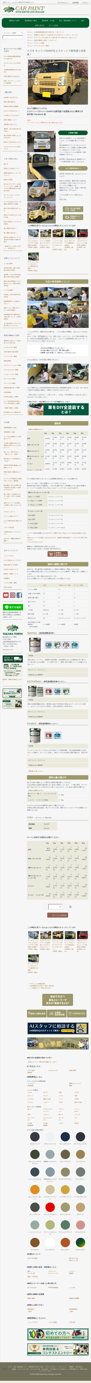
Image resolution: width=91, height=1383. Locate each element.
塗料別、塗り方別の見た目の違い (12, 130)
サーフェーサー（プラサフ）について (12, 196)
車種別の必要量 (74, 1298)
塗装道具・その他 (48, 20)
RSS (5, 587)
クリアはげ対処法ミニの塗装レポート (12, 438)
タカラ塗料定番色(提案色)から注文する (12, 57)
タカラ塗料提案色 (31, 1071)
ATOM (10, 587)
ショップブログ (33, 1322)
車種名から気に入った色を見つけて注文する (48, 35)
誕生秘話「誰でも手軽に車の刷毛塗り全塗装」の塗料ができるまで (12, 487)
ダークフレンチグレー (80, 1145)
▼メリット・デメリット (36, 670)
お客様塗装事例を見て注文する (44, 32)
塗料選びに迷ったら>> (35, 771)
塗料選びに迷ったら (10, 124)
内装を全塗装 (8, 179)
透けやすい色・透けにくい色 (74, 1259)
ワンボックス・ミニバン (48, 1110)
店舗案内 (7, 578)
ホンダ (45, 1092)
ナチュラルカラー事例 (41, 46)
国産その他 (46, 1099)
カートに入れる (59, 915)
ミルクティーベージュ (50, 1198)
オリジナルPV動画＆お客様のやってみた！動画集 (13, 480)
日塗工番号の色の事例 (11, 352)
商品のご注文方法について (12, 142)
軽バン (30, 1109)
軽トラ (61, 1114)
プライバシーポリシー (51, 1366)
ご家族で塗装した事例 (11, 408)
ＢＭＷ (76, 1099)
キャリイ (75, 35)
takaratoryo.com (8, 650)
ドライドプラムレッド (50, 1215)
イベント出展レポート (11, 516)
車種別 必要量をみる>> (35, 429)
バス (75, 1118)
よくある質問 (8, 263)
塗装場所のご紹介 (31, 1310)
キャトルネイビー (65, 1144)
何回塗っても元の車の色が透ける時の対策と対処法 (12, 276)
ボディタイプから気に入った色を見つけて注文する (50, 37)
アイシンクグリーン (65, 1232)
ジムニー (46, 1114)
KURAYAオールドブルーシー (50, 1180)
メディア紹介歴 (9, 527)
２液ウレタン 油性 (65, 585)
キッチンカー (61, 1119)
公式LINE (72, 1322)
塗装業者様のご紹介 (73, 1310)
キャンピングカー (47, 1119)
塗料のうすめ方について (12, 168)
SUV (29, 1114)
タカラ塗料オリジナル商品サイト (58, 1369)
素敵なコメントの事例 (75, 1084)
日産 (60, 1092)
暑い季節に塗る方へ (10, 228)
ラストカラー (65, 1250)
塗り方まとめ (32, 1287)
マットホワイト (50, 1250)
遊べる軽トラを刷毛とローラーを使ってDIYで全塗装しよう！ (12, 496)
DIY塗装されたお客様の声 (12, 412)
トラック (77, 1114)
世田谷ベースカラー (50, 1161)
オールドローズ (80, 1232)
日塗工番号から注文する (12, 76)
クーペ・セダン (77, 1110)
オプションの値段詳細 (37, 984)
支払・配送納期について (67, 20)
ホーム (30, 32)
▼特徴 (30, 656)
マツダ (45, 1096)
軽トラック (60, 32)
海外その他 (78, 1102)
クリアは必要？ (9, 290)
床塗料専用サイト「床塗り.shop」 (78, 1369)
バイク (61, 1123)
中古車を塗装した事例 (11, 397)
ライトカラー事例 (9, 383)
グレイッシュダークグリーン (34, 1163)
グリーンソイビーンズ (50, 1233)
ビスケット (53, 40)
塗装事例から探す (31, 20)
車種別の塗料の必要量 (11, 106)
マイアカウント (63, 2)
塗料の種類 (31, 1298)
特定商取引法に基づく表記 (36, 1366)
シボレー (46, 1102)
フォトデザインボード (45, 1371)
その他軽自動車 (30, 1124)
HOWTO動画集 (53, 1287)
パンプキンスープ (65, 1197)
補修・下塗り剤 (33, 1277)
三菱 (75, 1096)
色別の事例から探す (40, 40)
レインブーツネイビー (34, 1180)
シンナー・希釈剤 (72, 1272)
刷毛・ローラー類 (31, 1272)
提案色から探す (14, 20)
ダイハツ (30, 1096)
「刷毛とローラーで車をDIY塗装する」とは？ (42, 1062)
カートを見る (53, 25)
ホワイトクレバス (50, 1144)
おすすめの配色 (33, 1258)
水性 (44, 585)
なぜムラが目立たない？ (12, 111)
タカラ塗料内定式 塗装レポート (13, 522)
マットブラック (35, 1214)
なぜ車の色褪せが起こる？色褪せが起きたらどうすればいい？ (12, 445)
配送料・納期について (11, 574)
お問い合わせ (39, 25)
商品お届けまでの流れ (11, 565)
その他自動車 (45, 1124)
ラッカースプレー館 (22, 1369)
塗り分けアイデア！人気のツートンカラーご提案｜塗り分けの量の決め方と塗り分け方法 (12, 187)
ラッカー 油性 (78, 585)
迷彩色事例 (7, 361)
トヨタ (30, 1092)
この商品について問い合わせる (40, 988)
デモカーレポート (9, 512)
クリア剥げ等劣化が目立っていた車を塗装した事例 (12, 402)
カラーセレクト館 (35, 1369)
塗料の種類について (10, 120)
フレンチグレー (80, 1179)
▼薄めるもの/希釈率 (35, 675)
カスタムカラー (53, 1070)
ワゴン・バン (61, 1110)
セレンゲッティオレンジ (34, 1198)
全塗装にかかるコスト (11, 97)
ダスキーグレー (35, 1144)
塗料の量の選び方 (9, 102)
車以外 (76, 1123)
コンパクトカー (31, 1119)
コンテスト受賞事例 (31, 1084)
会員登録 (75, 2)
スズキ (67, 35)
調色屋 (14, 1369)
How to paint (44, 1369)
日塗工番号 (72, 1070)
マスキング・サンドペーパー (53, 1272)
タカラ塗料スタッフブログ (12, 560)
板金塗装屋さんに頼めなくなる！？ (12, 302)
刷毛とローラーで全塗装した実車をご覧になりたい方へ (12, 505)
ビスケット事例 (39, 43)
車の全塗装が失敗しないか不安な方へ (12, 137)
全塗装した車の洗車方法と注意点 (12, 296)
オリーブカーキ (65, 1214)
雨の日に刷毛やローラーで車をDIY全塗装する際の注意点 (12, 239)
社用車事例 (7, 392)
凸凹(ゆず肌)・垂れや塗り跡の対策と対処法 (12, 269)
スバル (61, 1096)
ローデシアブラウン (65, 1179)
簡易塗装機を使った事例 (12, 388)
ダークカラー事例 (9, 379)
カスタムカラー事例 (10, 347)
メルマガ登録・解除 (10, 583)
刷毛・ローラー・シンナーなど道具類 (12, 82)
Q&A (82, 20)
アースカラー (35, 1250)
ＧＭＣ (61, 1102)
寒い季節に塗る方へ (10, 233)
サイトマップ (62, 1366)
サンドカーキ (80, 1161)
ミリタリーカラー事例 (11, 374)
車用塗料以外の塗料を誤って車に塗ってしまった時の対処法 (12, 317)
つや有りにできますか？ (12, 115)
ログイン (85, 2)
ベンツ (61, 1099)
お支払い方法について (11, 569)
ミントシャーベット (34, 1232)
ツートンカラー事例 (10, 356)
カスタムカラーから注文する (12, 64)
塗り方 (6, 164)
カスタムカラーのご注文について (12, 148)
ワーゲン (30, 1102)
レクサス (30, 1099)
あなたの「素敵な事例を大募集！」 (12, 540)
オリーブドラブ (65, 1161)
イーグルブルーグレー (80, 1198)
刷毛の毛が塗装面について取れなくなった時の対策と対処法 (12, 283)
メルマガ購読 (52, 1322)
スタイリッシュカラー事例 (12, 365)
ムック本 (72, 1287)
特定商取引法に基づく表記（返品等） (42, 986)
